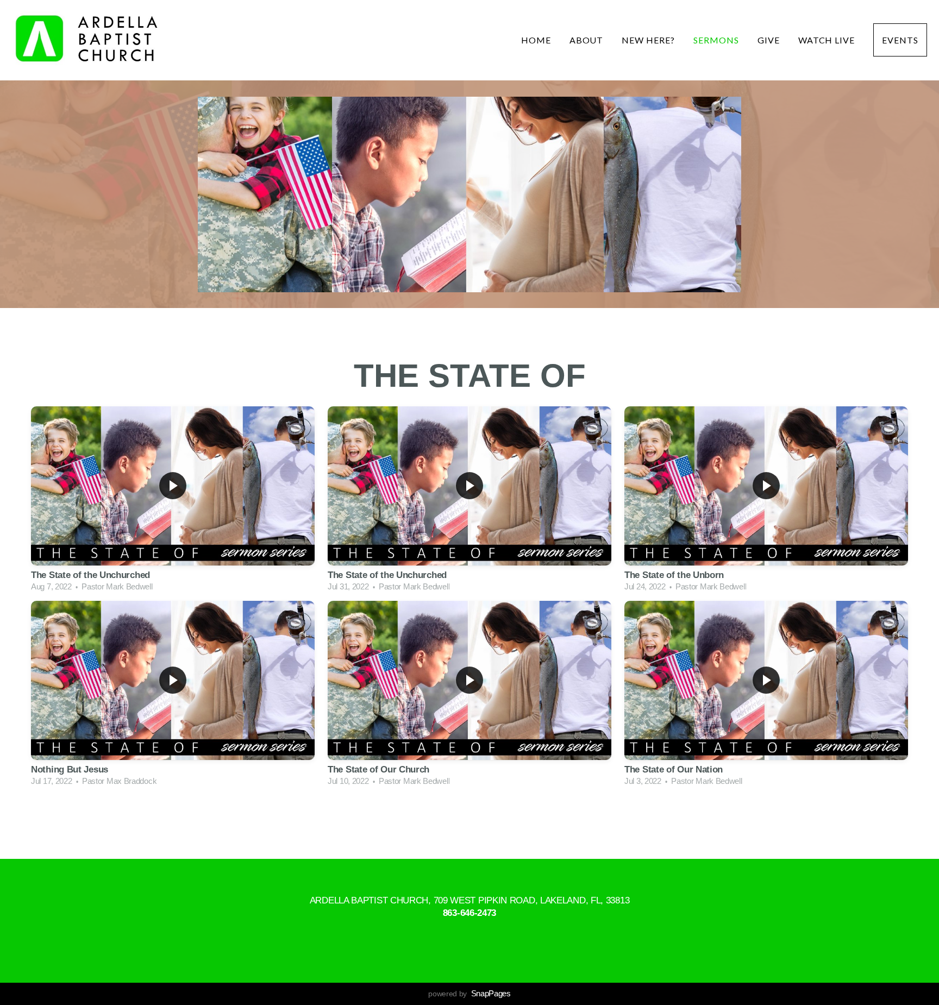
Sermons (716, 40)
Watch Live (826, 40)
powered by (469, 993)
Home (536, 40)
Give (769, 40)
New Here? (648, 40)
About (586, 40)
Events (900, 40)
